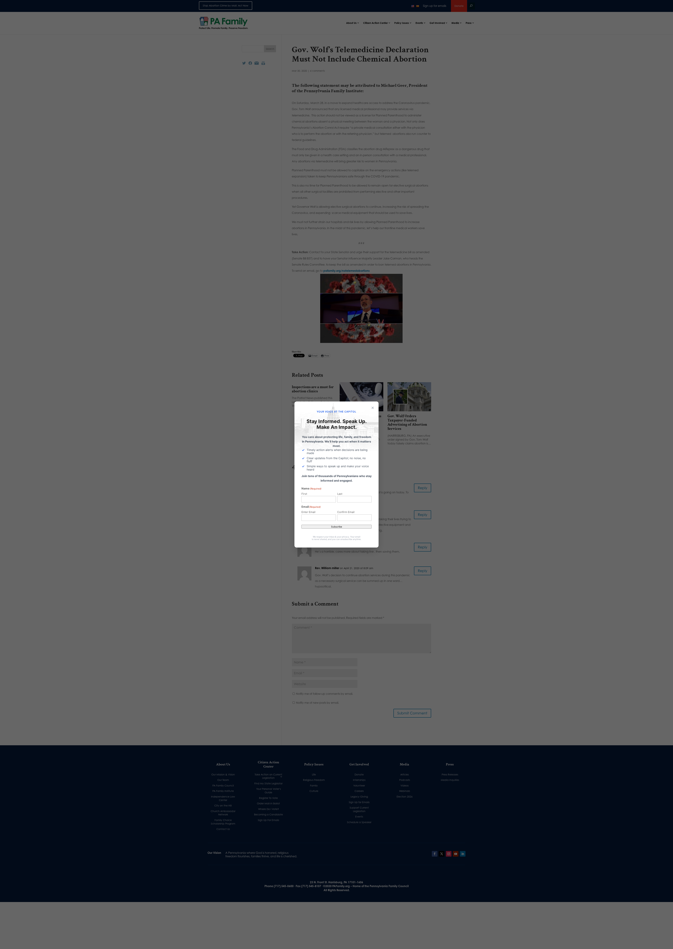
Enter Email (308, 512)
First (304, 493)
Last (339, 493)
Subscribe (336, 526)
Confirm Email (346, 512)
